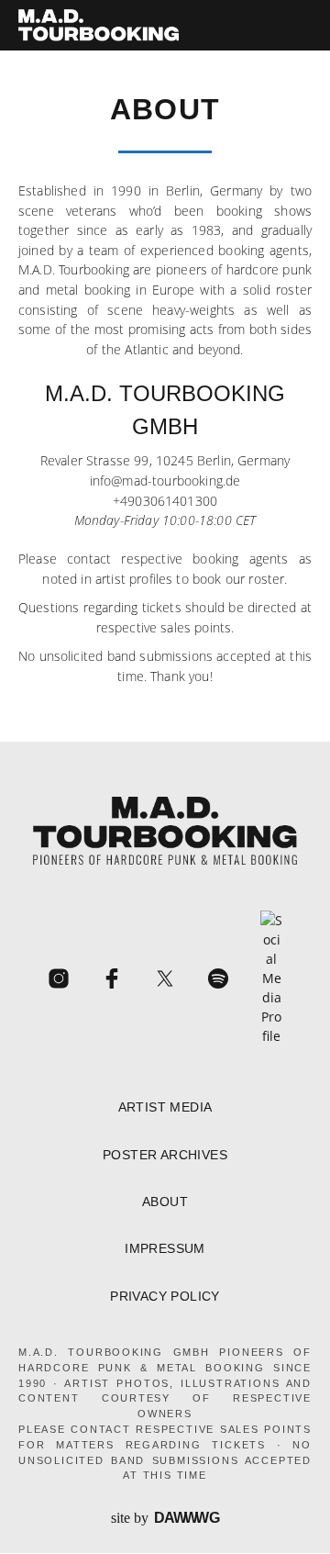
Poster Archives (165, 1155)
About (165, 1202)
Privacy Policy (165, 1296)
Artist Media (165, 1107)
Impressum (165, 1249)
